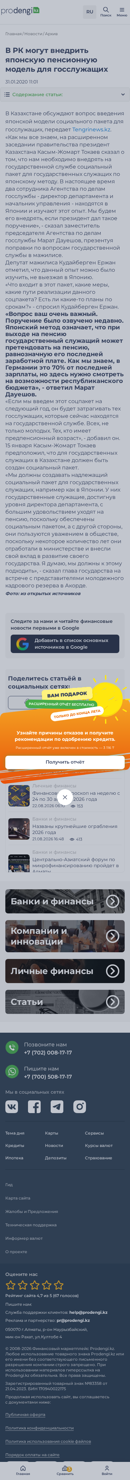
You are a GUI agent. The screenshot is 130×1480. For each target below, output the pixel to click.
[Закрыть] (65, 797)
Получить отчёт (65, 762)
